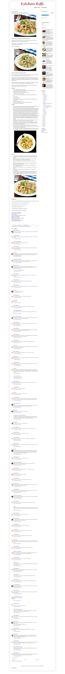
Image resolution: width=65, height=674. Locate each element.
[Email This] (24, 225)
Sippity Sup (15, 473)
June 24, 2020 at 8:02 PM (17, 394)
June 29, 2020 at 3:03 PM (17, 543)
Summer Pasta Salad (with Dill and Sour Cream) (18, 215)
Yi (13, 506)
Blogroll (43, 131)
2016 (43, 119)
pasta (26, 226)
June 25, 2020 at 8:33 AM (17, 454)
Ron (14, 449)
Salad (28, 226)
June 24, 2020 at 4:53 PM (17, 353)
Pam (14, 252)
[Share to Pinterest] (27, 225)
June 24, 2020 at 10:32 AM (17, 282)
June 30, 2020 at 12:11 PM (17, 576)
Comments (44, 25)
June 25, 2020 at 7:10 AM (17, 424)
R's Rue (14, 300)
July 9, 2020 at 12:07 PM (16, 625)
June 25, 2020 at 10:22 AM (17, 470)
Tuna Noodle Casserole (49, 41)
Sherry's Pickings (16, 403)
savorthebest (15, 334)
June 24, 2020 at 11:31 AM (17, 292)
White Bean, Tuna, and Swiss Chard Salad (17, 218)
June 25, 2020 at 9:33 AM (17, 459)
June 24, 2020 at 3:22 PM (17, 342)
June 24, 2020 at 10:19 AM (17, 256)
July (44, 101)
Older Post (37, 659)
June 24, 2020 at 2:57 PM (17, 337)
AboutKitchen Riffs (44, 129)
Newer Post (13, 659)
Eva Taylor (15, 621)
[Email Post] (22, 225)
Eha (14, 368)
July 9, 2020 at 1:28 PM (16, 631)
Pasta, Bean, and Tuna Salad (15, 216)
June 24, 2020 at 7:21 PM (17, 384)
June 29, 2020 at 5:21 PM (17, 548)
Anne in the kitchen (16, 241)
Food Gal (14, 529)
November (44, 96)
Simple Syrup (48, 59)
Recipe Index (43, 130)
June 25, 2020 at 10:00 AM (17, 465)
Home (25, 659)
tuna (29, 226)
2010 (43, 126)
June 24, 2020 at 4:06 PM (17, 348)
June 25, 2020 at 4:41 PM (17, 486)
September (45, 98)
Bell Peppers (15, 226)
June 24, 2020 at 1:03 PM (17, 319)
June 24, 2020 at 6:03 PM (17, 365)
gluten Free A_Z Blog (16, 551)
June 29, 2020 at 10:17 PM (17, 565)
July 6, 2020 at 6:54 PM (16, 612)
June (44, 102)
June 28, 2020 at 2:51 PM (17, 531)
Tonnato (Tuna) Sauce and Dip (25, 74)
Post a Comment (15, 657)
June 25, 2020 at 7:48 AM (17, 440)
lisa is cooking (15, 584)
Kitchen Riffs (15, 235)
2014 (43, 121)
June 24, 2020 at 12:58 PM (17, 313)
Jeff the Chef (15, 518)
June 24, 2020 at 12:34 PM (17, 307)
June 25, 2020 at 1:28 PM (17, 475)
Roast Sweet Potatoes (49, 84)
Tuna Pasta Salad (26, 78)
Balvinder (14, 356)
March (44, 111)
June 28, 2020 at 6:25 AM (17, 521)
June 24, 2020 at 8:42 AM (17, 238)
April (44, 110)
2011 (43, 125)
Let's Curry (15, 483)
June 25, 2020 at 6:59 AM (17, 419)
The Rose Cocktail (45, 107)
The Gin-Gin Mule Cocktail (46, 105)
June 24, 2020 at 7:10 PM (17, 378)
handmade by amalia (16, 596)
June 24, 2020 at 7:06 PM (17, 373)
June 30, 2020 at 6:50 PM (17, 593)
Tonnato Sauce (20, 89)
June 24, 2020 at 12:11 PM (17, 302)
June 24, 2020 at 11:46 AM (17, 297)
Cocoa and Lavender (16, 495)
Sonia (14, 345)
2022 (43, 91)
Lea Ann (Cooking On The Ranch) (18, 415)
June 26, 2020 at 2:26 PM (17, 503)
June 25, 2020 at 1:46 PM (17, 480)
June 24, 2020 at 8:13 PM (17, 400)
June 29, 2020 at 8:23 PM (17, 559)
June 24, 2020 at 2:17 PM (17, 325)
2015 (43, 120)
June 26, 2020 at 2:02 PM (17, 498)
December (44, 95)
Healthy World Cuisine (16, 259)
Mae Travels (15, 265)
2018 (43, 116)
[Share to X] (26, 225)
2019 (43, 115)
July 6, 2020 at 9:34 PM (16, 618)
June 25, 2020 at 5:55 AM (17, 407)
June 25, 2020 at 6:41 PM (17, 492)
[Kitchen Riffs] (44, 20)
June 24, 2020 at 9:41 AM (17, 249)
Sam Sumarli (15, 574)
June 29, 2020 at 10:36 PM (17, 571)
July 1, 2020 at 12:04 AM (16, 600)
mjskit (14, 539)
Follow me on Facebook (44, 17)
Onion (24, 226)
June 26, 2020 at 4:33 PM (17, 510)
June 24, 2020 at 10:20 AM (17, 262)
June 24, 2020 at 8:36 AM (17, 232)
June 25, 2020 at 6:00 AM (17, 412)
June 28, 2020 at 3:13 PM (17, 536)
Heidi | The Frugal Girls (16, 609)
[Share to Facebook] (26, 225)
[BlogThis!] (25, 225)
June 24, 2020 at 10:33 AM (17, 287)
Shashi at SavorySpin (16, 316)
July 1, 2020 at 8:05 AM (16, 606)
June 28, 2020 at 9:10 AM (17, 526)
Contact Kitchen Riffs (44, 132)
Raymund (14, 562)
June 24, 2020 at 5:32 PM (17, 359)
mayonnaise (21, 226)
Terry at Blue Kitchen (16, 310)
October (44, 97)
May (44, 109)
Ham (19, 226)
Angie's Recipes (15, 230)
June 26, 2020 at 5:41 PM (17, 515)
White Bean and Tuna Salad (15, 217)
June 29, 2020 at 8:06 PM (17, 554)
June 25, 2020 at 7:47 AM (17, 429)
